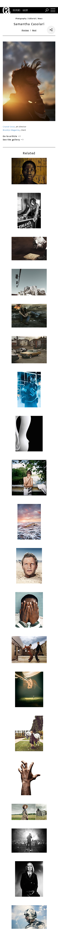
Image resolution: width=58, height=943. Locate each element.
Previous (25, 30)
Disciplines (16, 10)
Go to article (10, 136)
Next (34, 30)
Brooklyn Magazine (11, 130)
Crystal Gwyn (9, 126)
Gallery (25, 10)
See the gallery (11, 139)
